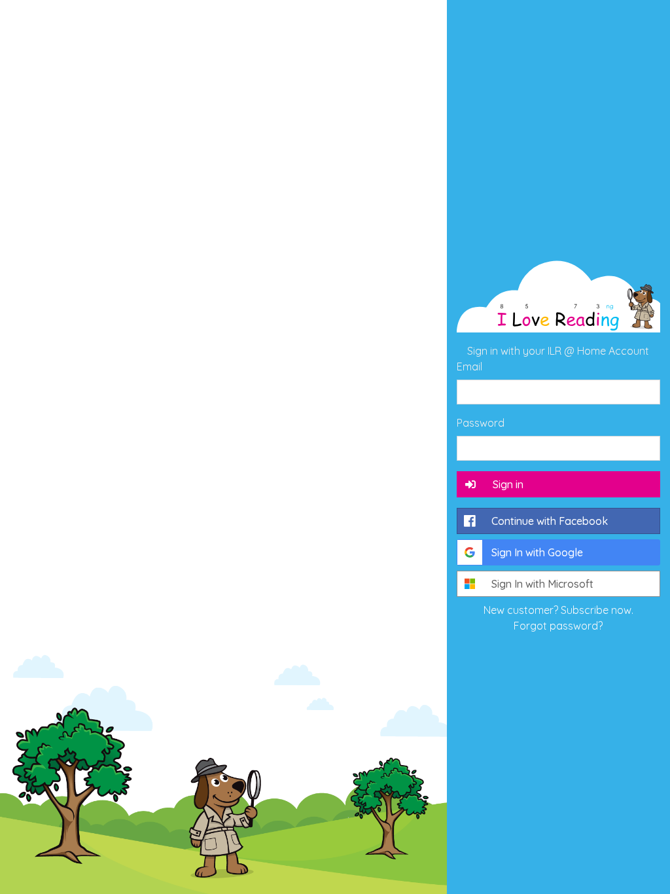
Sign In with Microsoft (542, 583)
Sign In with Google (537, 552)
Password (480, 422)
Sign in (508, 484)
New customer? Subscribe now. (558, 610)
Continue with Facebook (549, 520)
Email (469, 366)
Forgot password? (558, 625)
